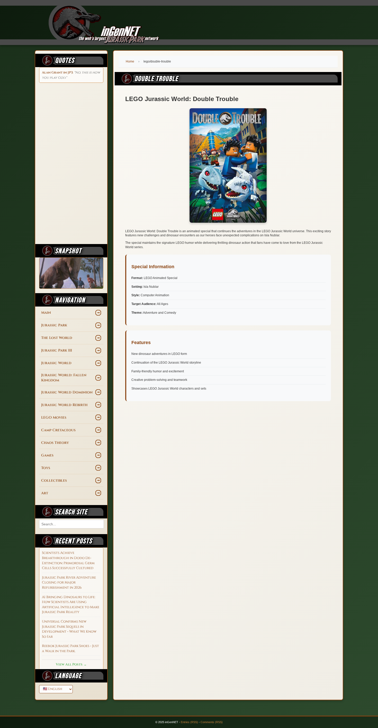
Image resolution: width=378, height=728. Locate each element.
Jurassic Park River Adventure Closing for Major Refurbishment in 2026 (69, 582)
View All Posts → (71, 664)
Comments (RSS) (212, 722)
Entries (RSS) (189, 722)
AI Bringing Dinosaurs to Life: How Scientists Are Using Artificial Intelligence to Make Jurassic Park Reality (70, 605)
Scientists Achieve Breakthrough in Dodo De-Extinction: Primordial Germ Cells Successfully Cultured (68, 560)
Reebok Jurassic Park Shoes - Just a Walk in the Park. (70, 648)
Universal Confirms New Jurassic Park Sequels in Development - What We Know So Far (69, 629)
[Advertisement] (71, 162)
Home (130, 61)
